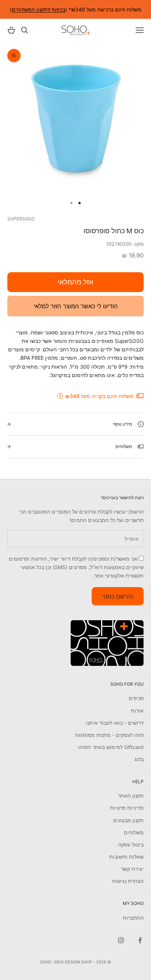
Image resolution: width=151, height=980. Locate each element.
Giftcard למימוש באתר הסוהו (111, 747)
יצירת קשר (132, 869)
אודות (137, 710)
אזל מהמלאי (75, 282)
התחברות (133, 918)
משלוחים (134, 832)
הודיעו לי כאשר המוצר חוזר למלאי (76, 306)
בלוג (139, 759)
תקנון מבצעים (128, 820)
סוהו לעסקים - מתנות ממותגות (109, 735)
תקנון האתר (131, 795)
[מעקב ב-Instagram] (121, 940)
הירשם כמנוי (117, 596)
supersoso (20, 218)
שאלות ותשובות (126, 856)
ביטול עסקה (131, 844)
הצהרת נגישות (128, 881)
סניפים (136, 698)
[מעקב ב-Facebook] (140, 940)
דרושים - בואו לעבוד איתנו (115, 723)
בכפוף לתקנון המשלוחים (38, 9)
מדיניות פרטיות (127, 808)
